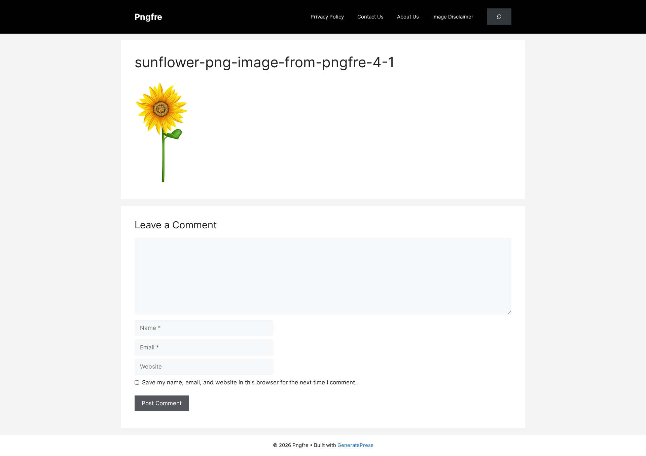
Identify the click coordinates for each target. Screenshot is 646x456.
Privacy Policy (327, 16)
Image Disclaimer (452, 16)
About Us (408, 16)
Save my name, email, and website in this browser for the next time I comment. (249, 382)
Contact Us (370, 16)
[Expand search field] (499, 17)
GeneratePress (355, 445)
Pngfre (148, 17)
